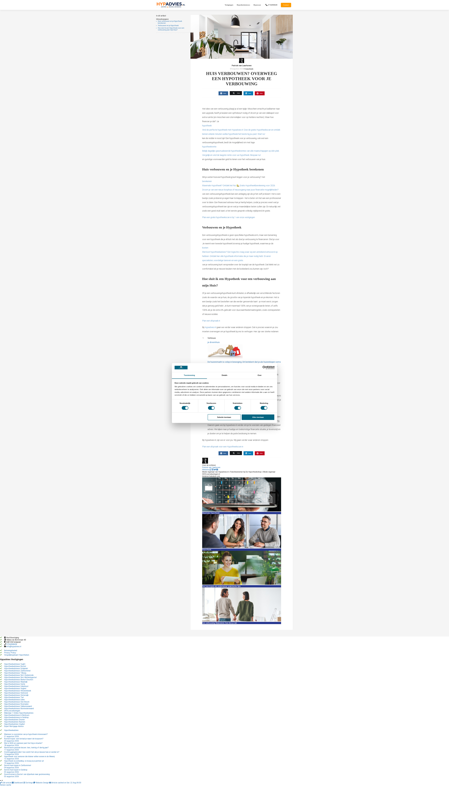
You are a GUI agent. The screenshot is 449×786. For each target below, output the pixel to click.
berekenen (240, 185)
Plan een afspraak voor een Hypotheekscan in (222, 446)
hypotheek (249, 69)
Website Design (42, 783)
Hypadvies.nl (210, 327)
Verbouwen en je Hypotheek (168, 25)
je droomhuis (244, 356)
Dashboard (18, 783)
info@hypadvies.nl (13, 646)
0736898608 (11, 644)
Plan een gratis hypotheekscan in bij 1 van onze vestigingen (228, 217)
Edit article (7, 783)
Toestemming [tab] (189, 375)
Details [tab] (224, 375)
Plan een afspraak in (211, 320)
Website (206, 470)
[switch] (211, 408)
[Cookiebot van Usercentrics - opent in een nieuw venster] (264, 367)
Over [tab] (260, 375)
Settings (29, 783)
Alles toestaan (258, 417)
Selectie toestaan (224, 417)
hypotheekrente (240, 150)
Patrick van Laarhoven (242, 65)
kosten (240, 254)
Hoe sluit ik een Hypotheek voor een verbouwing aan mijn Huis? (171, 29)
